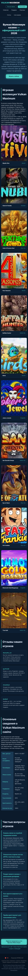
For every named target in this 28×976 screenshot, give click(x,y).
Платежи (22, 10)
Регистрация (22, 6)
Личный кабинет (11, 6)
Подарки (14, 10)
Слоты (9, 15)
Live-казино (17, 15)
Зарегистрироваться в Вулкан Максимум (14, 941)
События (5, 10)
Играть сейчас (14, 76)
